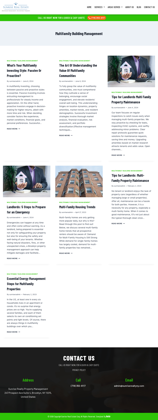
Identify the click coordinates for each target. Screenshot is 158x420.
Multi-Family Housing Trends (77, 207)
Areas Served (114, 7)
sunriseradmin (14, 81)
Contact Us (149, 7)
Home (89, 7)
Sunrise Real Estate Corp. (70, 416)
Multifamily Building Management (22, 61)
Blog (139, 7)
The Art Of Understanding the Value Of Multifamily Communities (78, 70)
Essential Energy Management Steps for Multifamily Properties (26, 283)
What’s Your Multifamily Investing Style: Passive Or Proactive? (24, 70)
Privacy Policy (79, 369)
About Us (129, 7)
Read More (13, 129)
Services (98, 7)
